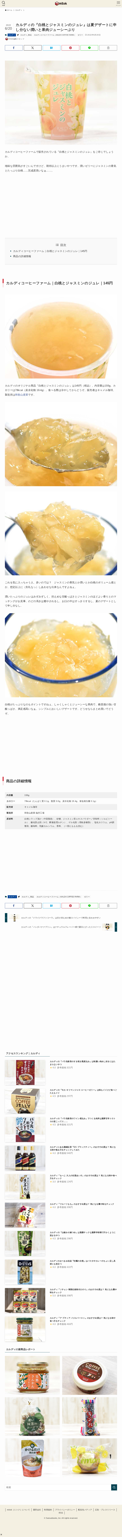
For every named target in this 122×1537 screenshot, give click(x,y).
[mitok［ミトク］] (61, 3)
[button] (1, 1534)
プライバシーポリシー (65, 1510)
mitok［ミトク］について (18, 1510)
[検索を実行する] (114, 1487)
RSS (61, 1513)
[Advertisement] (61, 741)
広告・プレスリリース (105, 1510)
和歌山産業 (21, 394)
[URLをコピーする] (108, 48)
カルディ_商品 (26, 35)
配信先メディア (85, 1510)
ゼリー (80, 35)
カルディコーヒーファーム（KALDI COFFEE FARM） (54, 35)
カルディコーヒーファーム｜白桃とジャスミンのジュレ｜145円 (50, 251)
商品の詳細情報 (22, 256)
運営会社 (37, 1510)
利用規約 (48, 1510)
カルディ (11, 35)
